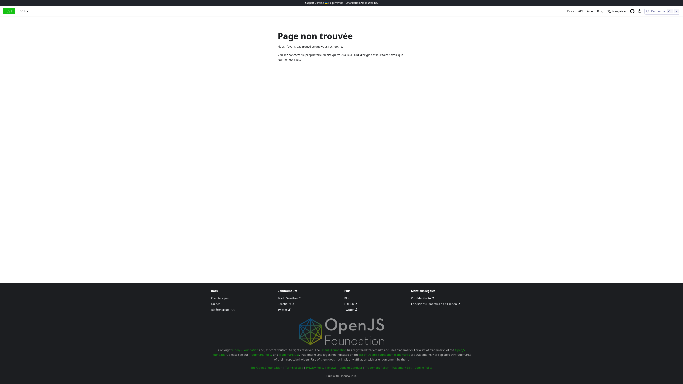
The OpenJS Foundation (266, 368)
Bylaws (332, 368)
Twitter (282, 310)
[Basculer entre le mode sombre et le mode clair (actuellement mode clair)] (639, 11)
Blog (600, 11)
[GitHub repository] (632, 11)
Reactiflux (284, 304)
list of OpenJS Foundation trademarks (384, 355)
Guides (215, 304)
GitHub (349, 304)
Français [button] (617, 11)
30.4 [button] (22, 11)
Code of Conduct (351, 368)
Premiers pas (220, 298)
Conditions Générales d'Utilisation (434, 304)
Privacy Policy (315, 368)
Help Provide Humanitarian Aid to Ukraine (352, 2)
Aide (590, 11)
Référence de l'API (223, 310)
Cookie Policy (423, 368)
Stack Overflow (288, 298)
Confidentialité (421, 298)
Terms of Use (294, 368)
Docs (570, 11)
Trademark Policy (260, 355)
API (580, 11)
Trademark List (289, 355)
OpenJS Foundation (245, 350)
